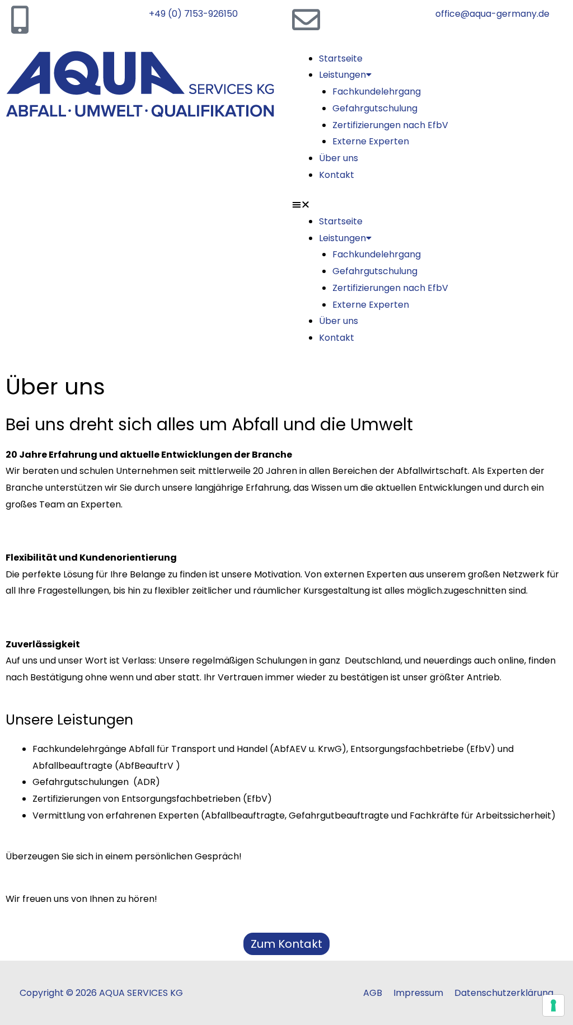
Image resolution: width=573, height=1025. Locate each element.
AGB (372, 992)
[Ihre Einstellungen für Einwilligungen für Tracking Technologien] (553, 1005)
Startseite (341, 58)
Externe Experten (370, 141)
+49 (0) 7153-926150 (193, 13)
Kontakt (336, 174)
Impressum (418, 992)
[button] (429, 204)
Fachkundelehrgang (376, 91)
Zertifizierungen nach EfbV (390, 125)
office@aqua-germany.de (492, 13)
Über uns (338, 158)
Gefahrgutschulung (374, 108)
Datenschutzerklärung (503, 992)
